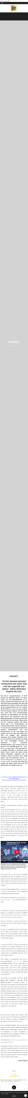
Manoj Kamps (4, 1081)
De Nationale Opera (8, 1080)
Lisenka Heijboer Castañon (19, 1080)
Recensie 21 (10, 1081)
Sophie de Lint (16, 1081)
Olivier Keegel (14, 345)
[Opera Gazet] (14, 8)
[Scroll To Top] (25, 1095)
